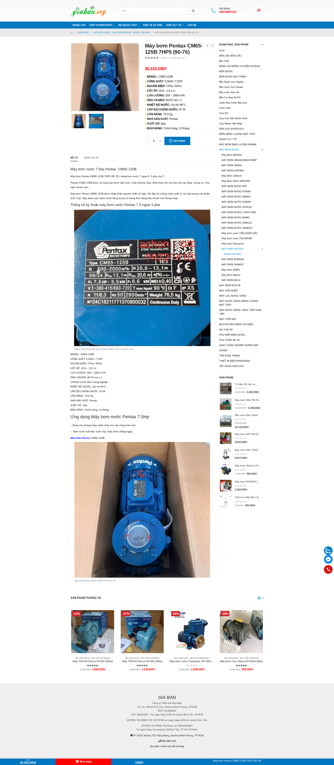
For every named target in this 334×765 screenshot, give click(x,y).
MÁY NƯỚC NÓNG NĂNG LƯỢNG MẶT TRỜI (238, 303)
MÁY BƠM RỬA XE (230, 285)
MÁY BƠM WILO (231, 280)
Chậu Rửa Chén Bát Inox (233, 102)
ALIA (221, 50)
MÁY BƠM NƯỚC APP (234, 186)
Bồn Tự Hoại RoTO (229, 97)
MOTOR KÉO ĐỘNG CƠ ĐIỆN (236, 324)
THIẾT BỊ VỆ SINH (152, 25)
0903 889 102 (168, 741)
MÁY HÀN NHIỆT (228, 290)
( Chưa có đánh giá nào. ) (173, 58)
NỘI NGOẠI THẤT (127, 25)
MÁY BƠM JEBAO (232, 165)
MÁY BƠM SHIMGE (233, 264)
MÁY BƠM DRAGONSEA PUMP (239, 160)
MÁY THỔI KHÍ (227, 319)
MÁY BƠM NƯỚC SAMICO (237, 222)
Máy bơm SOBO (231, 269)
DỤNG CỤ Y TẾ (228, 139)
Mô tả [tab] (74, 157)
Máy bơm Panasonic (233, 243)
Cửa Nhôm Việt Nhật (230, 123)
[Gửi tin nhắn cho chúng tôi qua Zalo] (328, 550)
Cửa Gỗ (223, 113)
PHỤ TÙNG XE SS (229, 340)
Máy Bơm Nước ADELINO (236, 181)
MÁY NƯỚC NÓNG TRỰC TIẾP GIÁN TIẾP (240, 312)
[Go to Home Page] (71, 32)
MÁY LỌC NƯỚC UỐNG (232, 295)
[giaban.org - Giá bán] (88, 11)
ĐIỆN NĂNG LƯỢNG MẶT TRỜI (237, 134)
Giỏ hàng (179, 141)
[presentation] (71, 77)
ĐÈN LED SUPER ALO (231, 128)
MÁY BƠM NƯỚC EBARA (236, 196)
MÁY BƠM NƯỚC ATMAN (236, 191)
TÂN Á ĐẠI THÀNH (229, 355)
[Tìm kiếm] (193, 10)
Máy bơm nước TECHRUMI (237, 238)
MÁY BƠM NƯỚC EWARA (236, 201)
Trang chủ (78, 25)
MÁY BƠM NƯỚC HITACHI (237, 207)
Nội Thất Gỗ (226, 329)
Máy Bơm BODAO (232, 154)
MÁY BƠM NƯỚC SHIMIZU (237, 228)
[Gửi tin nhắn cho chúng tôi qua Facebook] (328, 559)
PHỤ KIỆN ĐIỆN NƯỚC (232, 334)
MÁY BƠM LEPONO (233, 170)
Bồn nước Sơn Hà (229, 92)
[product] (225, 388)
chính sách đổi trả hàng (172, 746)
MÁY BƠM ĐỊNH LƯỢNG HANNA (237, 144)
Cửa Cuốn (224, 107)
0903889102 (228, 12)
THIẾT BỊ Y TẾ (173, 25)
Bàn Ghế (224, 61)
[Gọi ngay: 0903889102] (328, 569)
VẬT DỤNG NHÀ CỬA (231, 366)
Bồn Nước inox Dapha (231, 81)
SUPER (223, 350)
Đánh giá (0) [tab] (91, 157)
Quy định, (155, 746)
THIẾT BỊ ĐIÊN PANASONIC (234, 360)
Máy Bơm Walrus (231, 275)
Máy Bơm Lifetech (232, 175)
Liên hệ (191, 25)
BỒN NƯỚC (226, 71)
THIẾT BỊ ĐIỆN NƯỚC (100, 25)
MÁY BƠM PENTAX (232, 248)
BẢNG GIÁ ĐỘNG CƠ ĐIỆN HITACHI (239, 66)
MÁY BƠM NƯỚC (229, 149)
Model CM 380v (232, 254)
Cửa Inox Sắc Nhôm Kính (233, 118)
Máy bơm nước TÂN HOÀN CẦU (239, 233)
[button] (259, 598)
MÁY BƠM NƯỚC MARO (236, 217)
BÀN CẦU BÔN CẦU (230, 55)
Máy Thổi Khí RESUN (100, 658)
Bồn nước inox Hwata (231, 87)
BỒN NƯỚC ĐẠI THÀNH (232, 76)
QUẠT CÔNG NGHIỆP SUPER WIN (238, 345)
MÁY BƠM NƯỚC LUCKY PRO (239, 212)
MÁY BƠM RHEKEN (233, 259)
